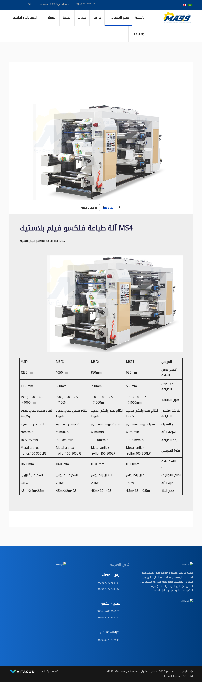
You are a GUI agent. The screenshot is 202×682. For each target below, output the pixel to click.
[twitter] (168, 4)
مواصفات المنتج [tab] (88, 207)
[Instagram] (143, 4)
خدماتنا (82, 17)
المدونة (67, 17)
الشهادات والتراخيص (24, 17)
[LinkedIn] (151, 4)
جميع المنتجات (120, 17)
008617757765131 (85, 4)
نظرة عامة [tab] (108, 207)
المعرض (51, 17)
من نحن (97, 17)
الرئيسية (140, 17)
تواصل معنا (138, 33)
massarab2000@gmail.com (54, 4)
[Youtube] (160, 4)
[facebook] (177, 4)
